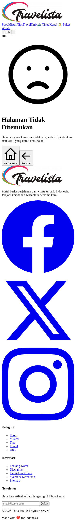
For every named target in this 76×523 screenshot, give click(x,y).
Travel (27, 24)
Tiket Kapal (47, 24)
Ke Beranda (10, 163)
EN (8, 32)
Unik (34, 24)
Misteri (12, 24)
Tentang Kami (19, 466)
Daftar (44, 503)
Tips (20, 24)
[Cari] (3, 32)
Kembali (26, 163)
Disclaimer (17, 469)
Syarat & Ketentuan (22, 477)
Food (5, 24)
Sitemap (15, 480)
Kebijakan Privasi (21, 473)
